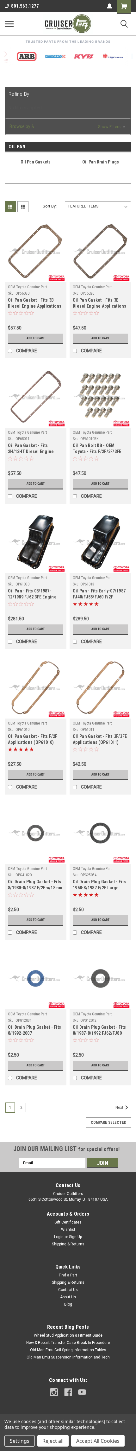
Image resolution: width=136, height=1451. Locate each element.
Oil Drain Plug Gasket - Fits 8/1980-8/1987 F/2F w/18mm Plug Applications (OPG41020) (35, 885)
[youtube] (82, 1392)
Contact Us (68, 1290)
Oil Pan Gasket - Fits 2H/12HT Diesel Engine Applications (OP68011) (31, 449)
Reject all (53, 1440)
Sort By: (50, 206)
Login (59, 1237)
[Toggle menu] (9, 23)
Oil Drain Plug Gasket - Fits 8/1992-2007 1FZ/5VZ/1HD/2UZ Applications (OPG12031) (34, 1031)
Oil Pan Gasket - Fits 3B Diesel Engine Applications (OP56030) (35, 303)
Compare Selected (108, 1122)
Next (119, 1107)
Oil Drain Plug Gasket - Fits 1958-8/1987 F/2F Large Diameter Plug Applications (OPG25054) (100, 885)
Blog (68, 1304)
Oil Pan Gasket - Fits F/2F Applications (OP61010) (33, 739)
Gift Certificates (68, 1222)
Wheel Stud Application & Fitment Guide (68, 1335)
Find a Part (68, 1275)
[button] (68, 126)
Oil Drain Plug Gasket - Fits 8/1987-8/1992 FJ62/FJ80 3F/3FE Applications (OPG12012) (99, 1031)
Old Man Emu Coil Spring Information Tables (68, 1350)
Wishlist (68, 1229)
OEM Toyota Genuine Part (27, 287)
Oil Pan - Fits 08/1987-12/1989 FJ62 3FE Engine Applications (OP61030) (32, 594)
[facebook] (68, 1392)
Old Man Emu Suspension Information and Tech (68, 1357)
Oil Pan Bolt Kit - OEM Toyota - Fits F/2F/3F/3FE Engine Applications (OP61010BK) (97, 449)
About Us (68, 1297)
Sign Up (75, 1237)
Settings (19, 1440)
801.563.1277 (25, 6)
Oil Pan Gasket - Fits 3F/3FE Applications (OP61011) (100, 739)
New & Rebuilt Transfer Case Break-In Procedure (68, 1342)
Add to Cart (36, 338)
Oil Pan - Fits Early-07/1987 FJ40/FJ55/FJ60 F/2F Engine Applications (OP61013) (99, 594)
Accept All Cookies (98, 1440)
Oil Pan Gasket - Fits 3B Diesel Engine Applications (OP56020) (100, 303)
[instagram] (54, 1392)
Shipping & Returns (68, 1244)
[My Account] (109, 6)
